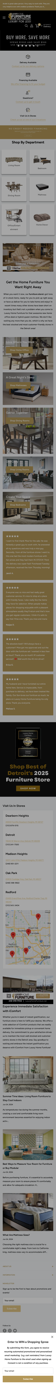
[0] (37, 25)
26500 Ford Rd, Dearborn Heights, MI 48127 (24, 876)
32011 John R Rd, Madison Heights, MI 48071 (25, 914)
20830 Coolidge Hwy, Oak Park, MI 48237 (23, 933)
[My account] (31, 25)
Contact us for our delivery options (28, 120)
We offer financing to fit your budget (28, 138)
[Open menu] (4, 18)
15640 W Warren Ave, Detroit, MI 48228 (23, 895)
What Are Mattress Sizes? (16, 1289)
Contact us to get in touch (28, 156)
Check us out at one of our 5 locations (28, 174)
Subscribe (28, 1379)
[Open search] (26, 25)
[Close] (52, 1337)
